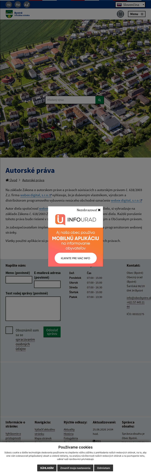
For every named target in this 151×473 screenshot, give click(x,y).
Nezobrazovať (87, 210)
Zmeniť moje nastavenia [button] (75, 467)
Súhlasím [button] (47, 467)
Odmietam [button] (103, 467)
